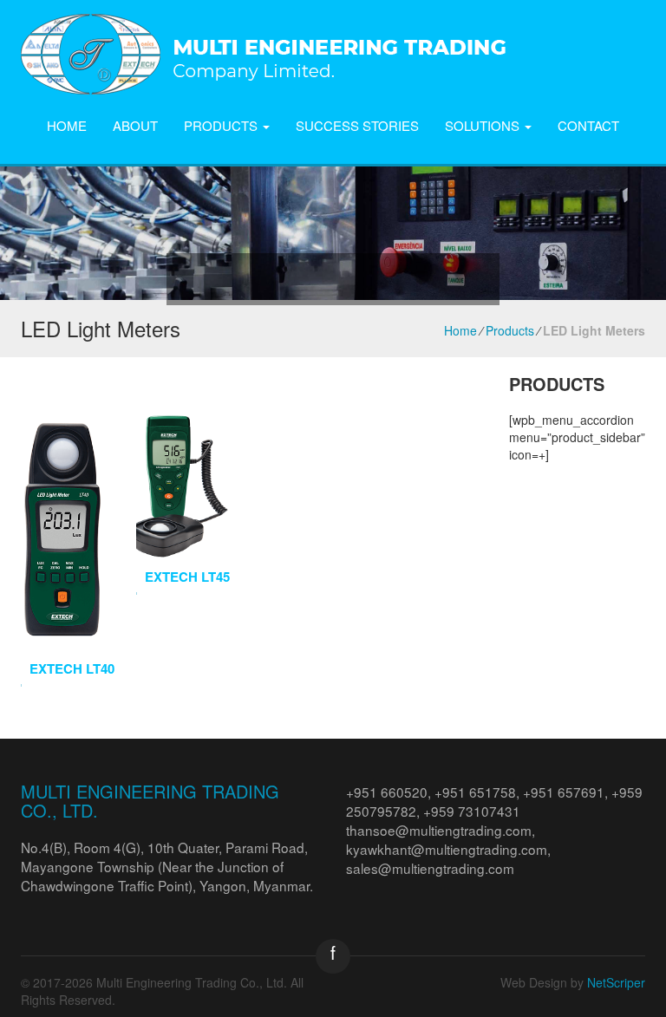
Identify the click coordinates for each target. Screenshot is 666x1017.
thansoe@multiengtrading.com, (440, 829)
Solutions (484, 125)
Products (222, 125)
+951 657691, (567, 791)
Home (67, 125)
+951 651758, (478, 791)
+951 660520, (390, 791)
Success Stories (357, 125)
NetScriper (616, 982)
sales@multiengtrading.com (430, 867)
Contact (588, 125)
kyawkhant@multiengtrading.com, (448, 848)
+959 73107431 (471, 810)
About (135, 125)
